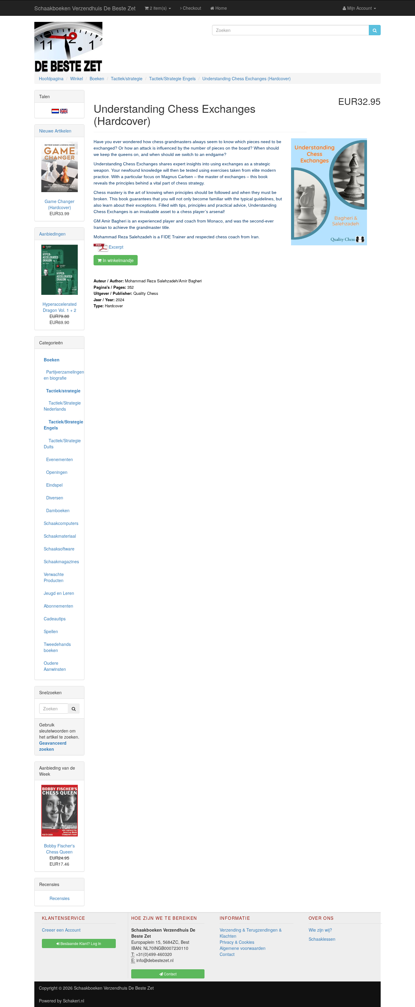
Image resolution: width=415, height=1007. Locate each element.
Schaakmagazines (61, 561)
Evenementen (58, 459)
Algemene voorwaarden (243, 948)
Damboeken (57, 510)
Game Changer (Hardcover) (59, 204)
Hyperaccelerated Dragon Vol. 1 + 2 (60, 307)
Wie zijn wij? (320, 930)
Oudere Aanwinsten (55, 666)
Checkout (191, 8)
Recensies (60, 898)
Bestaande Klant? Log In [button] (80, 943)
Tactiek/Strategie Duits (62, 443)
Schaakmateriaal (60, 536)
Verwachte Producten (54, 577)
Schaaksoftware (59, 549)
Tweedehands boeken (57, 647)
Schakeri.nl (73, 1001)
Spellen (51, 631)
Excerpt (116, 247)
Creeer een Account (61, 930)
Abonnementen (58, 606)
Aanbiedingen (52, 234)
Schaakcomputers (61, 523)
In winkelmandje (117, 260)
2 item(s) (158, 8)
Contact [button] (170, 973)
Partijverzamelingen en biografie (62, 375)
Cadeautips (55, 619)
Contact (227, 954)
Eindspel (53, 485)
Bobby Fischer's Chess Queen (59, 849)
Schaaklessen (322, 939)
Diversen (53, 498)
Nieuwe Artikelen (55, 131)
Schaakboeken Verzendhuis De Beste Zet (84, 8)
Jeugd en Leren (59, 593)
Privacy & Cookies (237, 942)
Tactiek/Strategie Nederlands (62, 406)
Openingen (55, 472)
